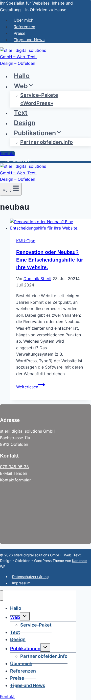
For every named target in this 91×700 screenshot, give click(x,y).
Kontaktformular (15, 479)
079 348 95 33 (14, 466)
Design (24, 123)
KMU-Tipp (25, 240)
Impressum (21, 583)
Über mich (23, 20)
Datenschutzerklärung (30, 576)
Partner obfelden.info (46, 142)
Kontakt (7, 153)
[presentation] (50, 225)
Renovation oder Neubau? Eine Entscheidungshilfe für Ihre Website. (49, 259)
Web (15, 617)
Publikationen (25, 648)
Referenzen (24, 26)
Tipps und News (29, 39)
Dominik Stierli (37, 278)
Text (21, 112)
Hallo (22, 76)
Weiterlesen (30, 386)
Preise (19, 33)
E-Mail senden (13, 473)
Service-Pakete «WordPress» (39, 99)
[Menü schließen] (1, 595)
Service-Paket (36, 625)
